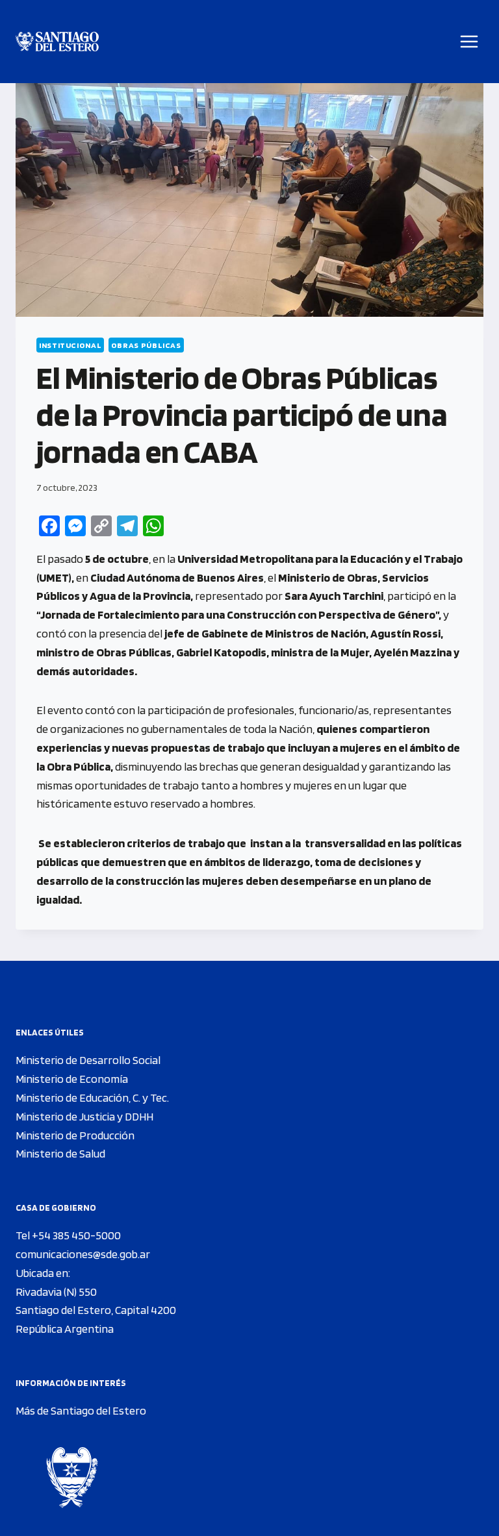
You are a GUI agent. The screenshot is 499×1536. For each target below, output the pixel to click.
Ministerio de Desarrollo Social (88, 1060)
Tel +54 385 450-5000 (68, 1235)
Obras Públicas (146, 345)
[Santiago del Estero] (57, 42)
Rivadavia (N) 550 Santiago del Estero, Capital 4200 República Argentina (96, 1310)
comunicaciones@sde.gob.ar (83, 1254)
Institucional (70, 345)
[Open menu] (469, 41)
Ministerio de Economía (72, 1078)
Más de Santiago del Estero (81, 1410)
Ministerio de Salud (60, 1153)
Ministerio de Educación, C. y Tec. (92, 1097)
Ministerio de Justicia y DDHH (84, 1116)
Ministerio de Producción (75, 1135)
